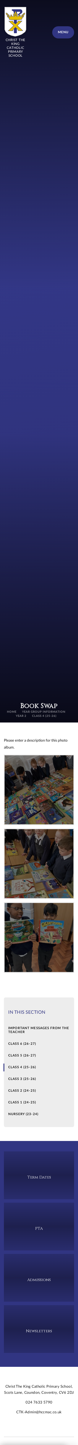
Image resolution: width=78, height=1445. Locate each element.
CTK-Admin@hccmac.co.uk (39, 1412)
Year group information (43, 712)
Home (11, 712)
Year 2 (21, 716)
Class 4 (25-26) (44, 716)
